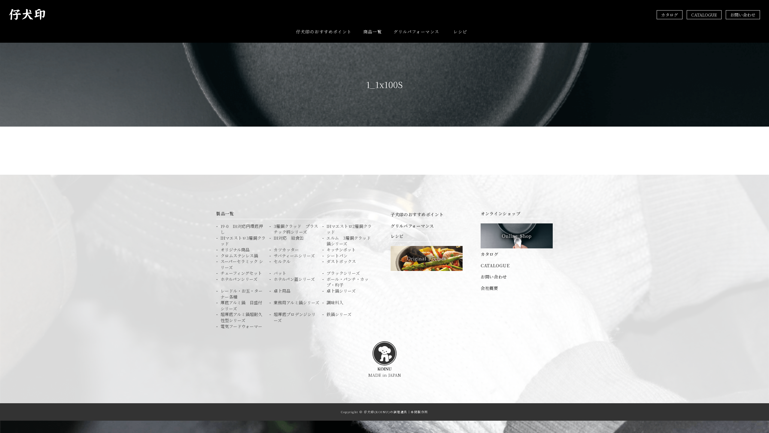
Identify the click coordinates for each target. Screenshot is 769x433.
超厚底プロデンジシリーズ (295, 317)
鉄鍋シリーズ (339, 314)
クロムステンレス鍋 (239, 256)
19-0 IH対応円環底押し (241, 229)
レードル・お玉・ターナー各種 (241, 294)
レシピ (460, 31)
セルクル (282, 261)
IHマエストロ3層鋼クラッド (243, 241)
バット (280, 273)
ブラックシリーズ (343, 273)
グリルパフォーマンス (416, 31)
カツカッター (286, 250)
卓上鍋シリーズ (341, 291)
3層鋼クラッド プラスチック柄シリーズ (296, 229)
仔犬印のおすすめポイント (324, 31)
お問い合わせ (742, 15)
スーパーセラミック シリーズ (241, 264)
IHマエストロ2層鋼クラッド (349, 229)
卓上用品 (282, 291)
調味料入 (335, 303)
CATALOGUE (704, 15)
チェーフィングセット (241, 273)
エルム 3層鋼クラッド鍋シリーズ (349, 241)
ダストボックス (341, 261)
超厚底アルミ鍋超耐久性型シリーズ (241, 317)
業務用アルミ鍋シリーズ (296, 303)
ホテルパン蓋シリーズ (294, 279)
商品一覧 (372, 31)
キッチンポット (341, 250)
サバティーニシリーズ (294, 256)
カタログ (669, 15)
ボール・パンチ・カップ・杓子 (348, 282)
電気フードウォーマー (241, 326)
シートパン (337, 256)
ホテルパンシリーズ (238, 279)
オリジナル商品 (235, 250)
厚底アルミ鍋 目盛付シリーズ (241, 306)
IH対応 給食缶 (289, 238)
